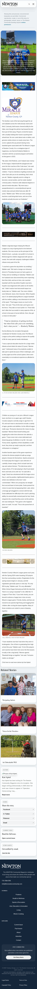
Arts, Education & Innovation (19, 906)
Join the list (6, 853)
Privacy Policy (23, 985)
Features (18, 894)
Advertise (19, 936)
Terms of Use (23, 980)
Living (18, 910)
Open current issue (8, 838)
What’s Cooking (18, 914)
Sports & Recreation (18, 902)
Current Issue (18, 924)
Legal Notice (5, 980)
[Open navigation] (33, 4)
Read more (6, 795)
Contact (18, 940)
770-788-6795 (6, 880)
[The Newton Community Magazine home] (18, 866)
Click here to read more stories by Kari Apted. (16, 662)
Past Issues (18, 928)
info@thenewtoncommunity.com (12, 884)
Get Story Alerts (18, 957)
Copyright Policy (6, 985)
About (18, 932)
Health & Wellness (18, 898)
